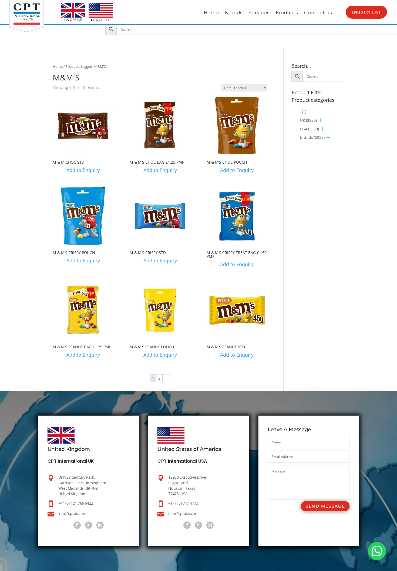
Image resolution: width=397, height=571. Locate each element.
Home (211, 13)
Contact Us (318, 13)
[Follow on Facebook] (76, 525)
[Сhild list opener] (320, 120)
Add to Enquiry (83, 170)
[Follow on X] (88, 525)
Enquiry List (366, 12)
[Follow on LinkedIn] (99, 525)
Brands (234, 13)
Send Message (325, 506)
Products (287, 13)
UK (308, 120)
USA (309, 128)
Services (259, 13)
